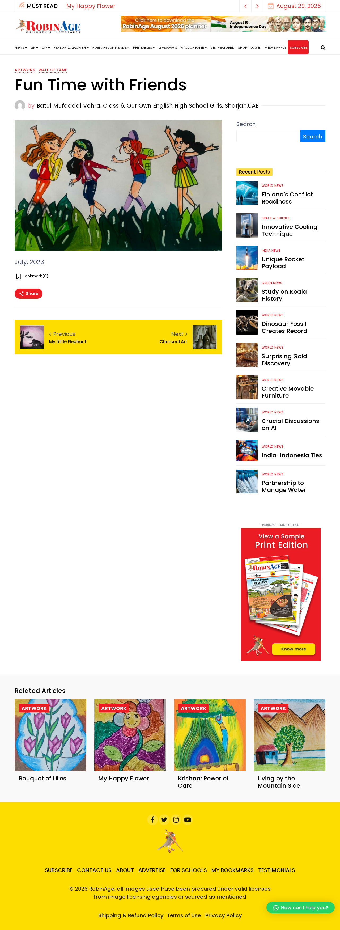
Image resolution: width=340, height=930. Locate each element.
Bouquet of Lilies (42, 778)
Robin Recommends (109, 47)
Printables (142, 47)
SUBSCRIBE (299, 47)
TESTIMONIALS (276, 870)
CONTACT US (94, 870)
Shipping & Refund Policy (131, 915)
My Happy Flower (90, 6)
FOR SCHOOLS (188, 870)
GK (33, 47)
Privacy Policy (223, 915)
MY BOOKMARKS (232, 870)
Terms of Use (184, 915)
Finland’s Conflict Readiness (287, 197)
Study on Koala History (284, 295)
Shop (242, 47)
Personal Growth (70, 47)
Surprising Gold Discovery (284, 359)
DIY (45, 47)
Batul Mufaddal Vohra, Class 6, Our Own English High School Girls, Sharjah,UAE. (148, 105)
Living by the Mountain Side (279, 781)
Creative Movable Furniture (288, 392)
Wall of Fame (192, 47)
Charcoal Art (173, 341)
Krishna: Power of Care (203, 781)
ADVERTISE (152, 870)
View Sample (276, 47)
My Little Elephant (68, 341)
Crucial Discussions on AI (290, 424)
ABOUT (125, 870)
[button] (246, 6)
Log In (256, 47)
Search (246, 124)
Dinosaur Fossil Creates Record (284, 327)
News (19, 47)
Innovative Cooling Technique (289, 230)
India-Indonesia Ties (292, 455)
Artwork (25, 70)
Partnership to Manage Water (284, 486)
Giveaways (168, 47)
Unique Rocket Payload (283, 262)
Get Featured (222, 47)
